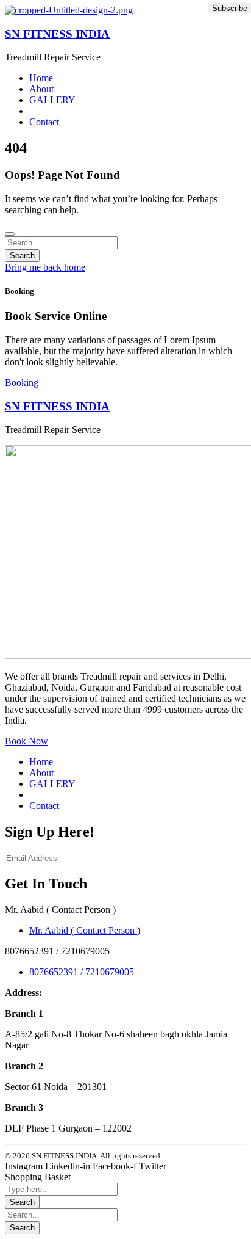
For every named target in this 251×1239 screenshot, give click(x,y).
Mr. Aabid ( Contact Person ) (84, 930)
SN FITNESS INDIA (57, 33)
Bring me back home (45, 267)
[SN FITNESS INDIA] (69, 10)
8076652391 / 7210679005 (81, 972)
